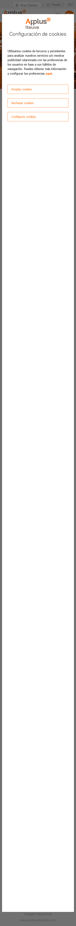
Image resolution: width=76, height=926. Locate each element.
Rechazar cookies (22, 103)
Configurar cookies (23, 117)
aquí (49, 73)
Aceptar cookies (21, 89)
